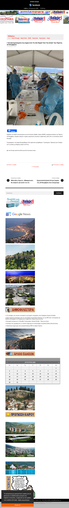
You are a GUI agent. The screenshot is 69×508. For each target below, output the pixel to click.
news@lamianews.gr (56, 500)
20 (40, 376)
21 (48, 376)
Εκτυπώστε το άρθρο (58, 164)
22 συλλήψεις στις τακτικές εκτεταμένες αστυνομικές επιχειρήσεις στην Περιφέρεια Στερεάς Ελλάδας (31, 315)
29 (56, 379)
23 (9, 379)
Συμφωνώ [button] (17, 505)
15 (56, 373)
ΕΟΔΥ (29, 38)
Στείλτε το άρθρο (12, 164)
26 (33, 379)
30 (9, 382)
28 (48, 379)
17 (17, 376)
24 (17, 379)
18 (25, 376)
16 (9, 376)
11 (25, 373)
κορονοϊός (35, 38)
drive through (15, 38)
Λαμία (48, 38)
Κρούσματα (42, 38)
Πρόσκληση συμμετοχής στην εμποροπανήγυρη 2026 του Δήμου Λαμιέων (24, 325)
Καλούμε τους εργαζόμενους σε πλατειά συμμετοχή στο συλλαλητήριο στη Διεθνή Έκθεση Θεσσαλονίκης (32, 323)
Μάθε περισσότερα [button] (23, 500)
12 (33, 373)
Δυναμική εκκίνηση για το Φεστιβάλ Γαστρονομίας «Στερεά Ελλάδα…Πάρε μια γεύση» (28, 321)
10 (17, 373)
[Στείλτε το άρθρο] (7, 164)
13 (40, 373)
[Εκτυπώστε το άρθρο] (52, 164)
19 (33, 376)
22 (56, 376)
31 (17, 382)
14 (48, 373)
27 (40, 379)
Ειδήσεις (11, 36)
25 (25, 379)
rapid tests (24, 38)
